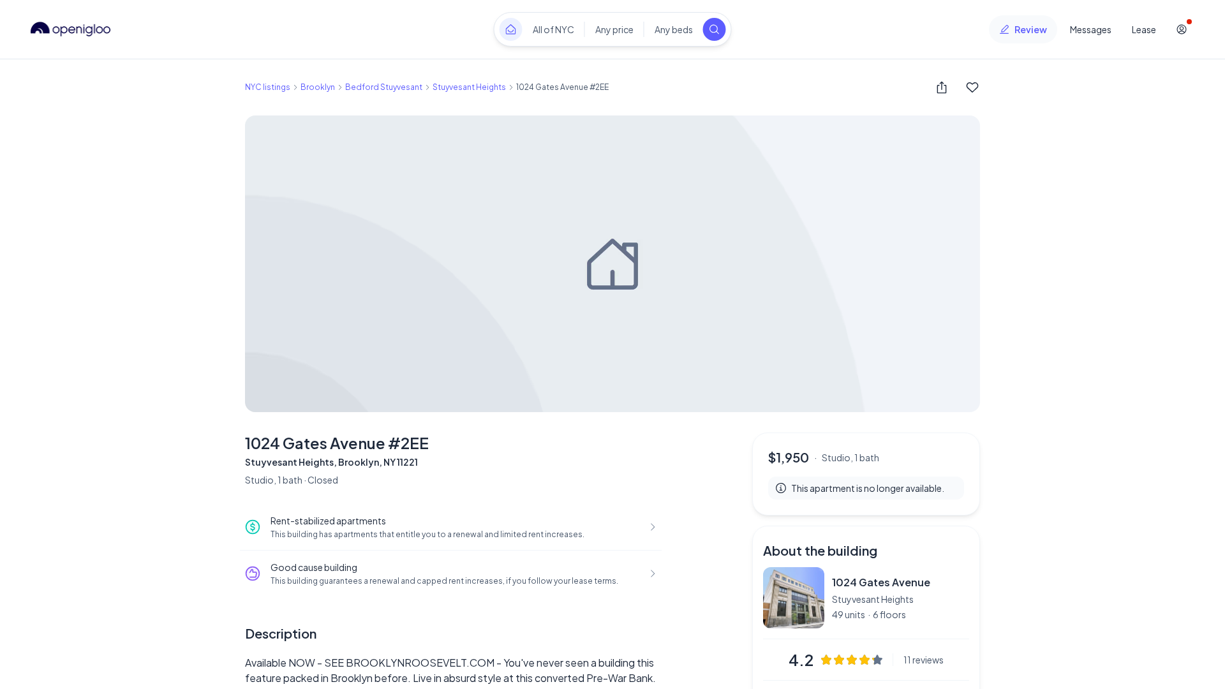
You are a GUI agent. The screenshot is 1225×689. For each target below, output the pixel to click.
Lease (1144, 29)
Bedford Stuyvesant (383, 87)
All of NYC (553, 29)
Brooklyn (318, 87)
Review (1030, 29)
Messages (1090, 29)
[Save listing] (972, 87)
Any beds (674, 29)
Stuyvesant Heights (469, 87)
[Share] (941, 87)
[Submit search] (714, 29)
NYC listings (267, 87)
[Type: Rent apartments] (511, 29)
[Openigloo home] (71, 29)
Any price (614, 29)
